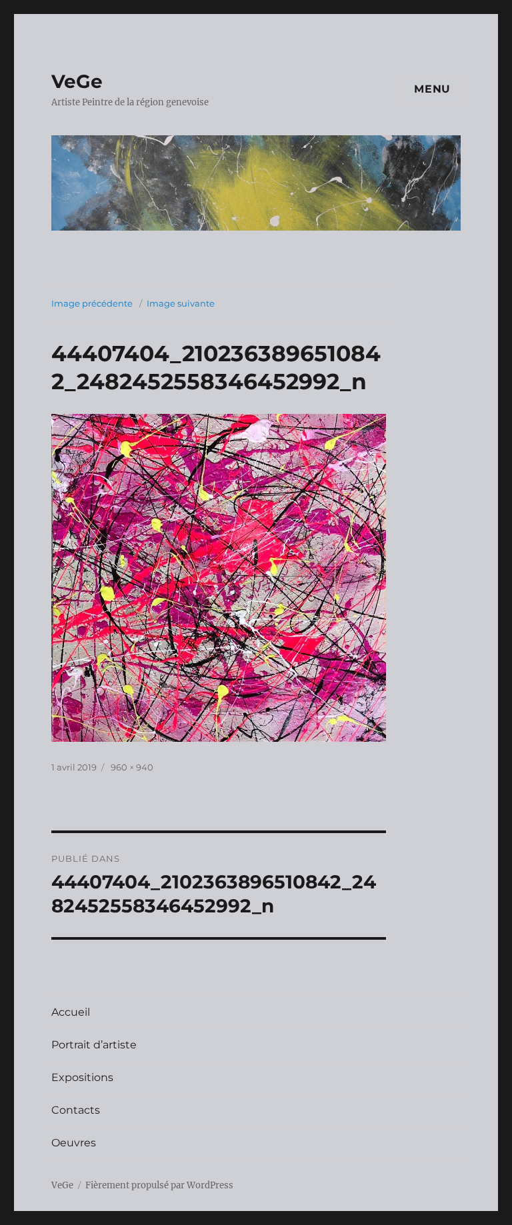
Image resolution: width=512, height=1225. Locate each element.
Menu (432, 89)
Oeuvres (73, 1142)
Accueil (70, 1012)
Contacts (75, 1110)
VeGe (77, 81)
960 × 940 (132, 767)
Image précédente (92, 303)
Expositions (82, 1077)
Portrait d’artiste (94, 1044)
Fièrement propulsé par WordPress (159, 1185)
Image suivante (181, 303)
